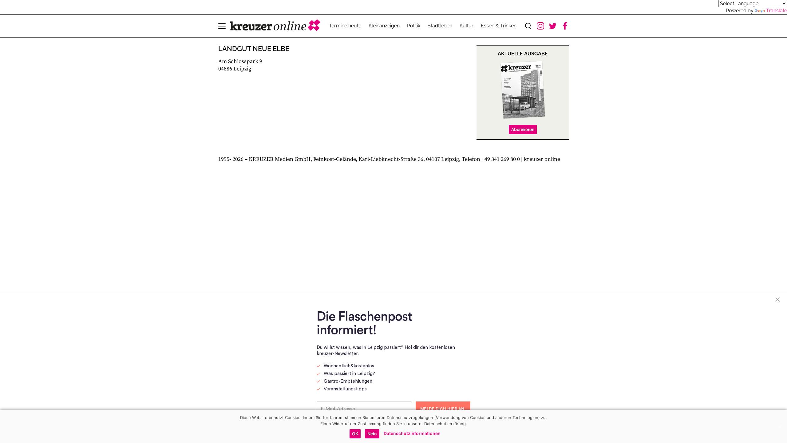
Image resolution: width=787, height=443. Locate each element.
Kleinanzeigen (384, 26)
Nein (372, 433)
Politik (413, 26)
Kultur (466, 26)
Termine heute (345, 26)
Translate (776, 11)
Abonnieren (522, 129)
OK (355, 433)
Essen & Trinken (498, 26)
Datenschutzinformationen (412, 433)
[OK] (779, 426)
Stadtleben (440, 26)
